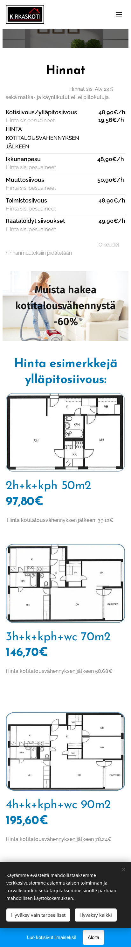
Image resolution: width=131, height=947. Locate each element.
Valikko (119, 14)
